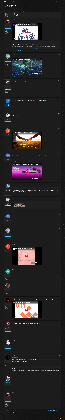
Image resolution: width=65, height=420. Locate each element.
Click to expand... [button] (35, 48)
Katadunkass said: (15, 357)
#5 (59, 113)
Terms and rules (47, 418)
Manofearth (8, 189)
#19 (59, 376)
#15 (59, 298)
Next (8, 11)
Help (55, 418)
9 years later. (46, 100)
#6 (59, 128)
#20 (59, 392)
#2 (59, 54)
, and (17, 50)
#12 (59, 244)
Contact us (42, 418)
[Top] (59, 418)
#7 (59, 153)
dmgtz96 (7, 104)
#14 (59, 283)
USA (5, 294)
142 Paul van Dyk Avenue (8, 139)
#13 (59, 269)
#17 (59, 340)
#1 (59, 19)
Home (57, 418)
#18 (59, 355)
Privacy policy (52, 418)
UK (5, 66)
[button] (11, 2)
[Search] (60, 2)
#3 (59, 80)
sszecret (7, 303)
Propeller (7, 159)
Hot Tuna (7, 134)
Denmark (6, 34)
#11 (59, 228)
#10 (59, 214)
